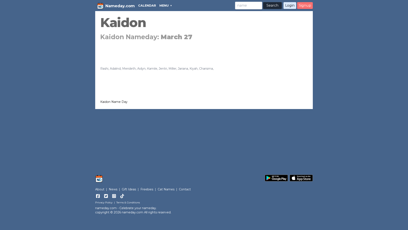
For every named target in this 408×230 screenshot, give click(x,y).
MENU (164, 5)
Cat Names (166, 189)
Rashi (104, 68)
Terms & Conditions (128, 202)
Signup (305, 5)
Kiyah (194, 68)
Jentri (163, 68)
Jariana (183, 68)
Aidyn (141, 68)
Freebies (146, 189)
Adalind (115, 68)
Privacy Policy (104, 202)
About (99, 189)
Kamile (152, 68)
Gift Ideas (129, 189)
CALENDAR (147, 5)
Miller (172, 68)
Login (290, 5)
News (113, 189)
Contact (185, 189)
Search (272, 5)
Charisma (206, 68)
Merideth (129, 68)
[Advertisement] (204, 140)
